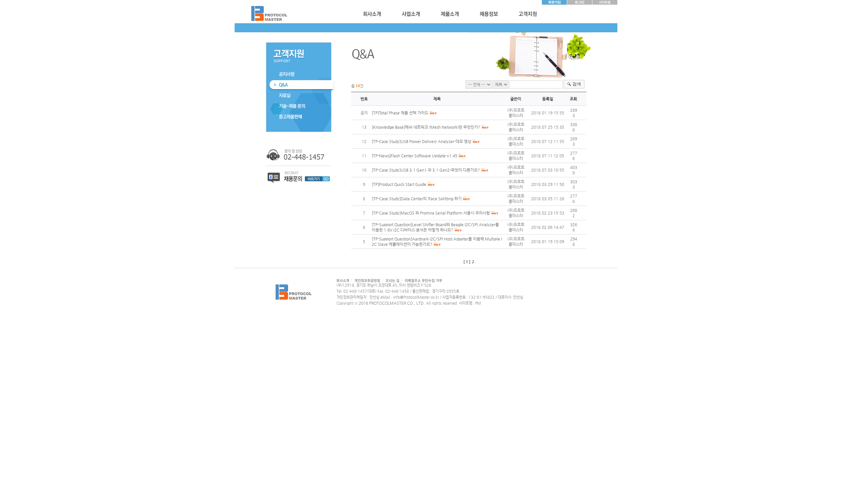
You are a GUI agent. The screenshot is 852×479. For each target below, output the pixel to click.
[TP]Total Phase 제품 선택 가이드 (400, 112)
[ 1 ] (467, 261)
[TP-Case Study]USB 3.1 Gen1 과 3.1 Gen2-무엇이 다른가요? (426, 170)
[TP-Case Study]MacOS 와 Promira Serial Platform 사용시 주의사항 (431, 213)
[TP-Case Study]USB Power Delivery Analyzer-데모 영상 (421, 141)
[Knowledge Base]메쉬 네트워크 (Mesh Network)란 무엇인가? (426, 127)
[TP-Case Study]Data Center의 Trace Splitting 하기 (417, 198)
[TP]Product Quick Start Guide (399, 184)
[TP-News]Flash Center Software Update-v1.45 (414, 155)
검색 (576, 83)
